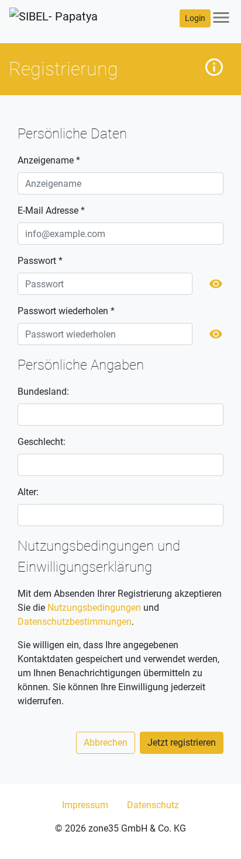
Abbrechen (106, 742)
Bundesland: (43, 391)
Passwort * (40, 260)
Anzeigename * (49, 160)
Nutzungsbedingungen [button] (94, 607)
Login (195, 18)
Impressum (85, 805)
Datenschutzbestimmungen (75, 621)
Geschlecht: (42, 441)
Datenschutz (153, 805)
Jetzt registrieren (181, 742)
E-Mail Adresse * (51, 210)
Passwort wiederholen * (66, 311)
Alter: (28, 492)
